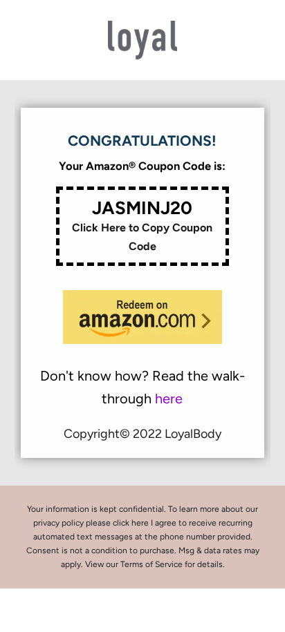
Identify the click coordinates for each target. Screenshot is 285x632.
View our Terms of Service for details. (155, 564)
